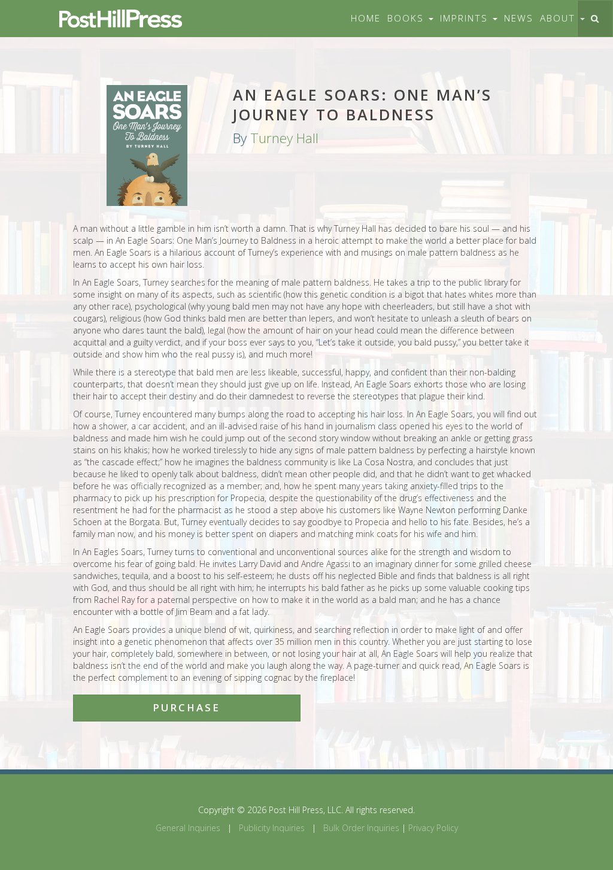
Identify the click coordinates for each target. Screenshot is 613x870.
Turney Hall (284, 138)
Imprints (465, 18)
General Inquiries (188, 827)
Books (407, 18)
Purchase (186, 707)
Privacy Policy (433, 827)
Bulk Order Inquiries (361, 827)
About (559, 18)
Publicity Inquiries (272, 827)
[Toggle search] (594, 19)
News (518, 18)
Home (366, 18)
